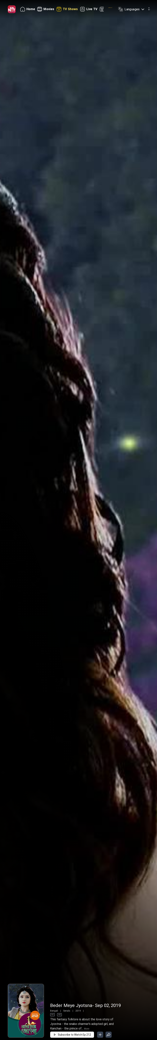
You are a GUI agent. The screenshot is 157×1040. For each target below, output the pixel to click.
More (86, 1028)
